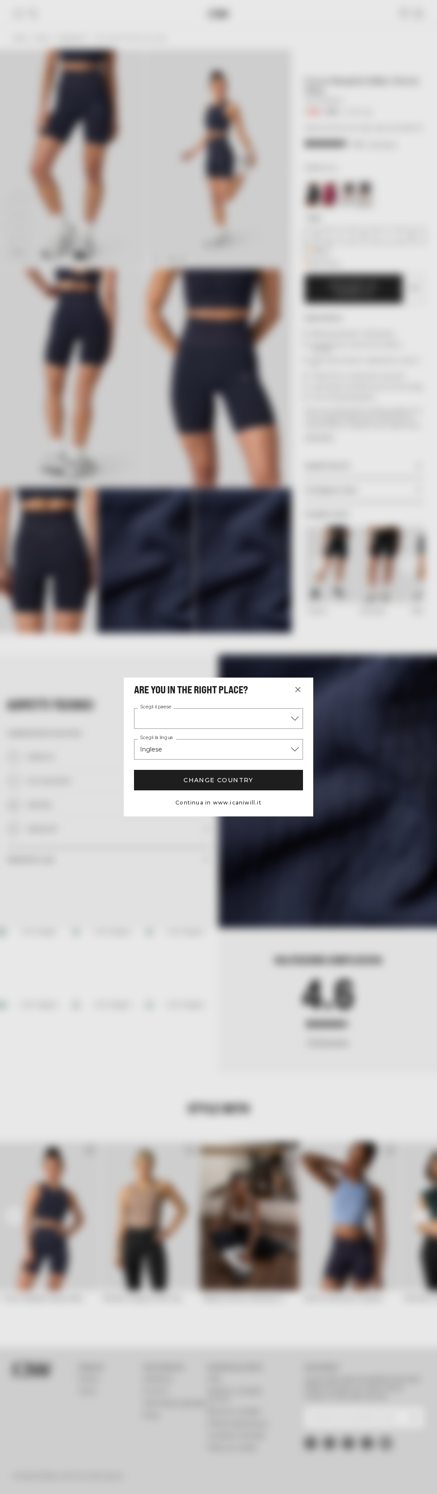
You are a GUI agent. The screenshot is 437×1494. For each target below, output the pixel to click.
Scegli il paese (156, 707)
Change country (218, 780)
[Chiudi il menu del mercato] (298, 689)
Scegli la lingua (156, 737)
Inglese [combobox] (151, 749)
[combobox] (218, 718)
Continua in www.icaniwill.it (218, 802)
